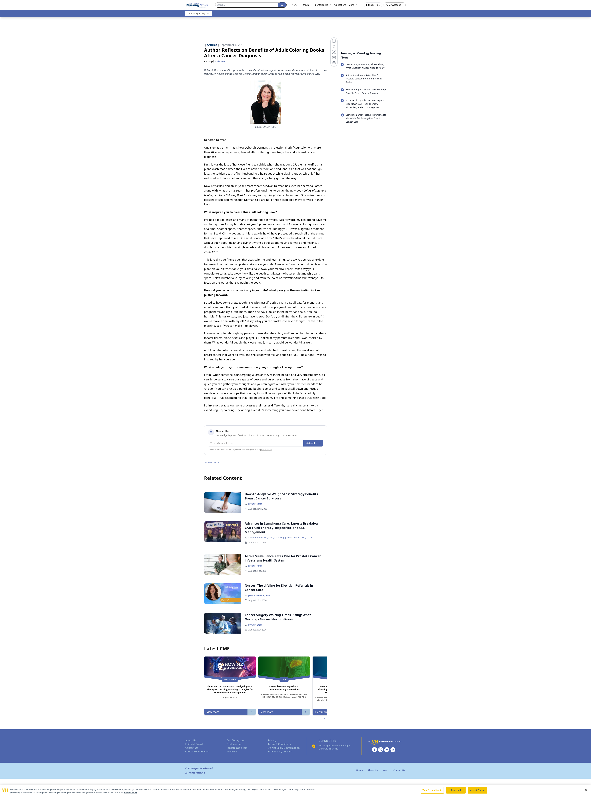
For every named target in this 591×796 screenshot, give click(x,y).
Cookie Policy (130, 792)
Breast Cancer (212, 462)
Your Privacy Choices (280, 751)
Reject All (456, 790)
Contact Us (191, 748)
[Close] (586, 790)
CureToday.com (236, 740)
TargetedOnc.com (237, 748)
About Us (190, 740)
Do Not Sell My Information (284, 748)
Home (359, 770)
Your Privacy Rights (432, 790)
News (295, 4)
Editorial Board (194, 744)
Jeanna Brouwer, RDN (259, 595)
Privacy (272, 740)
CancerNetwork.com (197, 751)
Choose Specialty (196, 13)
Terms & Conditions (279, 744)
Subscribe (311, 443)
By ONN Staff (255, 503)
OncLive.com (234, 744)
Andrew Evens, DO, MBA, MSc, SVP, (266, 537)
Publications (340, 4)
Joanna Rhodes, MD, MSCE (298, 537)
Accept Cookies (478, 790)
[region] (295, 790)
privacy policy (266, 449)
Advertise (232, 751)
